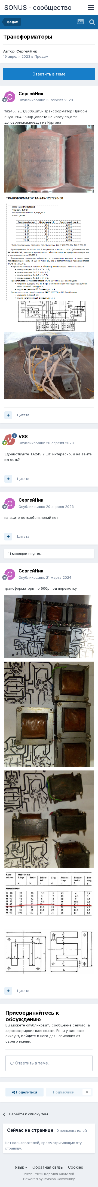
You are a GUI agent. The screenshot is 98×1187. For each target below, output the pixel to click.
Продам (41, 56)
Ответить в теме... (32, 1063)
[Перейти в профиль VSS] (9, 439)
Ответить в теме (49, 74)
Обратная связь (47, 1167)
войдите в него (34, 1036)
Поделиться (26, 1092)
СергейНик (26, 51)
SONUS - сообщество (37, 7)
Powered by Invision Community (49, 1179)
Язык (20, 1167)
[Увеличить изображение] (49, 248)
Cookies (75, 1167)
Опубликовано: (46, 100)
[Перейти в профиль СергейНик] (9, 96)
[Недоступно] (49, 158)
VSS (23, 436)
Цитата (23, 415)
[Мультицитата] (8, 415)
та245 (9, 111)
